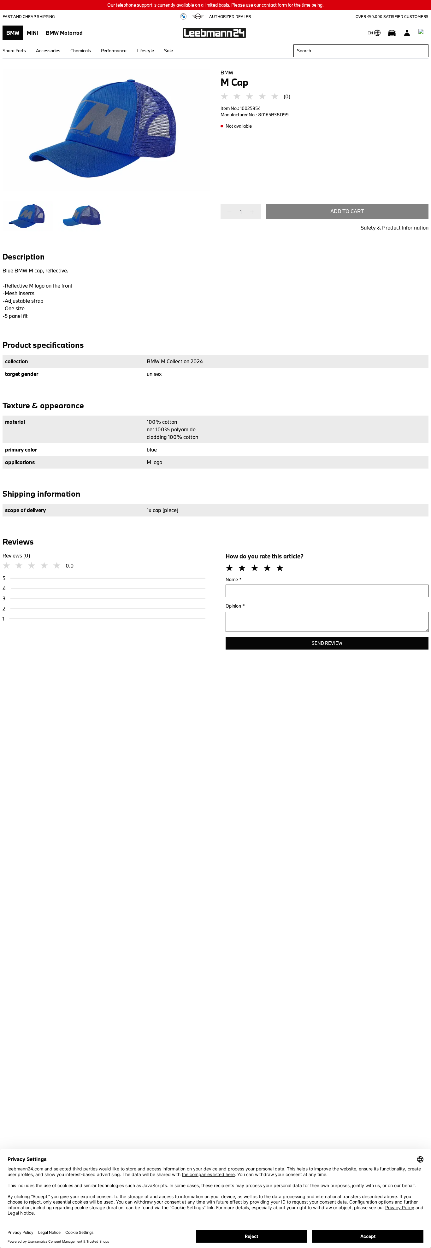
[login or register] (407, 33)
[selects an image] (28, 216)
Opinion (235, 606)
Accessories (48, 51)
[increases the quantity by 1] (250, 211)
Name (234, 579)
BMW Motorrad (64, 32)
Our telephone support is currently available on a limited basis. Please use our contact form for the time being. (215, 5)
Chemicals (80, 51)
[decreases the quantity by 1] (231, 211)
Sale (168, 51)
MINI (32, 32)
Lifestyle (145, 51)
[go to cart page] (422, 33)
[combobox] (361, 50)
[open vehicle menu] (392, 33)
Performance (114, 51)
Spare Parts (14, 51)
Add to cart (347, 211)
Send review (327, 643)
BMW (12, 32)
